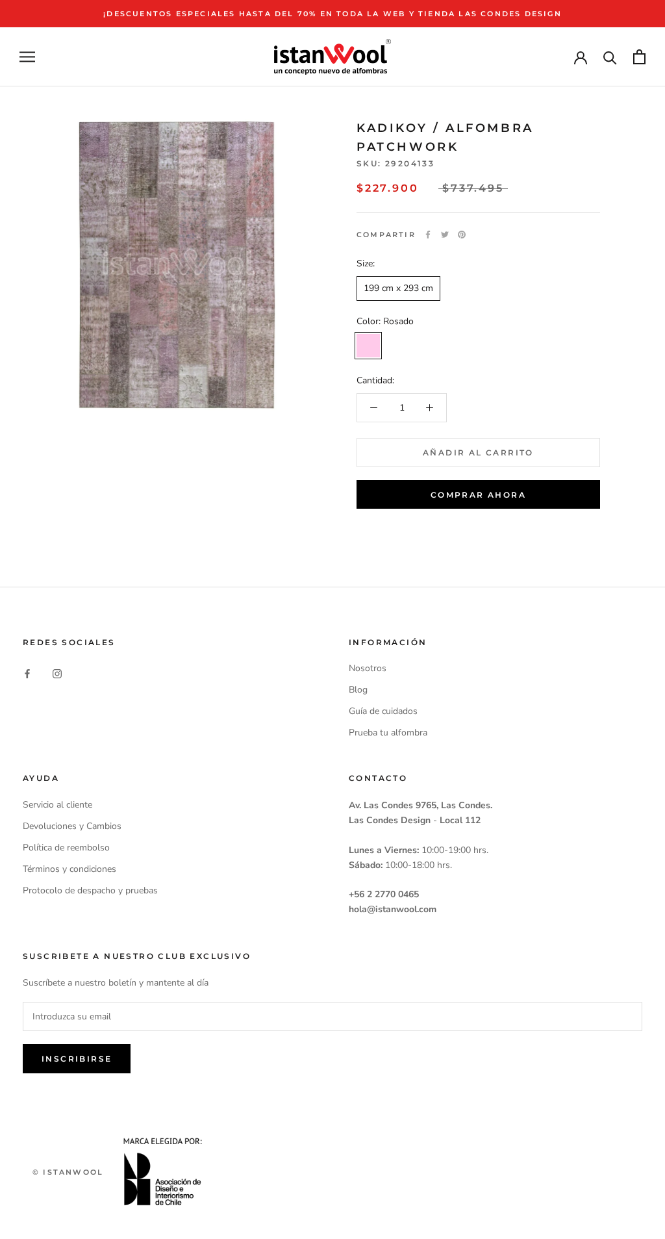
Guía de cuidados (383, 711)
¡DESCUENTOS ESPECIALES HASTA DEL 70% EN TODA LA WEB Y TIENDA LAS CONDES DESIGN (332, 13)
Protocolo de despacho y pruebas (90, 890)
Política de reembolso (66, 847)
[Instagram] (57, 672)
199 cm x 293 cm (398, 288)
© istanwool (67, 1172)
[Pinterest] (462, 234)
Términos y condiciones (69, 869)
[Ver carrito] (639, 56)
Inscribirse (77, 1059)
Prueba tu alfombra (388, 732)
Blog (358, 689)
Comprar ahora (478, 495)
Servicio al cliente (57, 804)
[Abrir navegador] (27, 56)
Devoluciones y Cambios (72, 826)
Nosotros (367, 668)
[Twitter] (445, 234)
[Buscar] (610, 57)
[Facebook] (428, 234)
